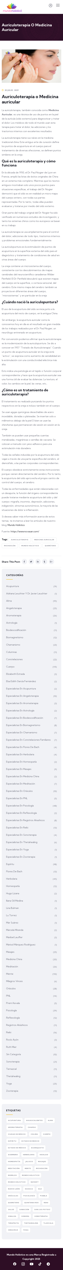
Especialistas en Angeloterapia (22, 695)
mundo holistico (31, 1175)
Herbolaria (11, 878)
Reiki (8, 1032)
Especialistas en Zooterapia (20, 856)
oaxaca (29, 1189)
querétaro (50, 546)
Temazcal (11, 1068)
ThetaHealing (31, 1223)
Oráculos (11, 988)
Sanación (24, 1209)
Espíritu (10, 864)
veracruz (13, 1230)
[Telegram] (48, 1264)
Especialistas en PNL (17, 798)
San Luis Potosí (42, 1209)
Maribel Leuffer (14, 937)
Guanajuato (37, 1148)
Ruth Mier (11, 1046)
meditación (14, 1168)
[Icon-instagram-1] (23, 1264)
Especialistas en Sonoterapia (21, 834)
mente (28, 1168)
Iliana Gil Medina (14, 900)
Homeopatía (13, 886)
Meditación (12, 966)
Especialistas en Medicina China (22, 776)
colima (34, 1134)
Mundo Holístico (16, 525)
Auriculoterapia (19, 540)
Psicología (11, 1010)
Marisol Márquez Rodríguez (20, 944)
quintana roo (31, 1203)
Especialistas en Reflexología (21, 812)
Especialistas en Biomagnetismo (23, 725)
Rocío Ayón (12, 1039)
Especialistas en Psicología (20, 805)
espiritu (12, 1141)
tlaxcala (48, 1223)
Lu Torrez (11, 915)
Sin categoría (13, 1054)
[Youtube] (31, 1264)
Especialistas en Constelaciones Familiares (28, 739)
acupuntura (14, 1120)
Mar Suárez (12, 922)
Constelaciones (14, 659)
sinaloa (12, 1216)
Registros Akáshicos (17, 1025)
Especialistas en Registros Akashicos (25, 820)
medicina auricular (44, 540)
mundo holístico (30, 546)
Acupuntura (12, 586)
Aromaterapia (13, 615)
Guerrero (13, 1155)
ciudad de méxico (17, 1134)
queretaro (13, 1203)
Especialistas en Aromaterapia (22, 703)
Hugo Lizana (12, 893)
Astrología (11, 622)
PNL (8, 995)
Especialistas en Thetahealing (21, 842)
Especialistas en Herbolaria (20, 754)
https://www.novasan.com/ (25, 531)
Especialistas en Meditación (20, 783)
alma (50, 1120)
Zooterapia (12, 1090)
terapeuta (13, 1223)
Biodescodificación (16, 630)
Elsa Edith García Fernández (21, 681)
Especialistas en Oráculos (19, 790)
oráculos (13, 1196)
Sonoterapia (12, 1061)
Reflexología (13, 1017)
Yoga (9, 1083)
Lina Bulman (12, 907)
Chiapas (32, 1127)
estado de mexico (30, 1141)
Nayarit (35, 1182)
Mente (9, 973)
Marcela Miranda (14, 929)
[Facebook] (14, 1264)
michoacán (10, 546)
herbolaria (29, 1155)
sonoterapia (41, 1216)
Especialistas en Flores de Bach (22, 747)
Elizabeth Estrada (15, 673)
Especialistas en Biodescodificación (24, 717)
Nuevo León (14, 1189)
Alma (9, 600)
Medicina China (14, 959)
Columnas (11, 652)
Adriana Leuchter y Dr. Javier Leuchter (26, 593)
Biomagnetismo (14, 637)
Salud (11, 1209)
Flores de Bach (14, 871)
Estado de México (17, 1148)
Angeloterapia (14, 608)
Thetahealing (13, 1076)
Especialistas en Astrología (20, 710)
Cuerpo (10, 666)
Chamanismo (13, 644)
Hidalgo (44, 1155)
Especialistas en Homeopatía (21, 761)
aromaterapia (15, 1127)
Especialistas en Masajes (18, 769)
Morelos (12, 1175)
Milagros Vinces (14, 981)
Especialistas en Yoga (17, 849)
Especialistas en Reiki (17, 827)
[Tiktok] (39, 1264)
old (40, 1189)
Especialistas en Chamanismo (21, 732)
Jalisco (29, 1161)
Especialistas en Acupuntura (21, 688)
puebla (43, 1196)
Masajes (10, 951)
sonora (25, 1216)
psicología (29, 1196)
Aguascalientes (34, 1120)
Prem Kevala (13, 1003)
